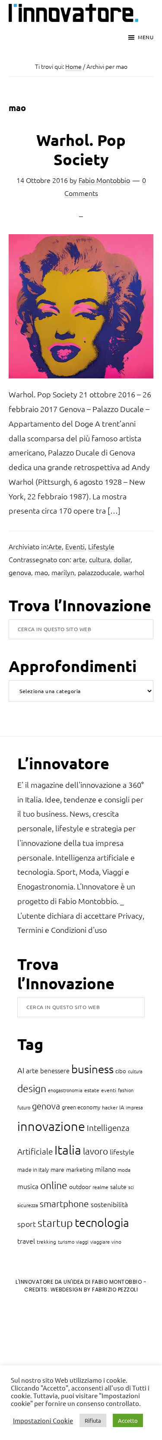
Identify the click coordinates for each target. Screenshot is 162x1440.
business (92, 1068)
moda (124, 1169)
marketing (79, 1169)
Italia (67, 1149)
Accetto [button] (128, 1420)
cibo (120, 1071)
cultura (99, 559)
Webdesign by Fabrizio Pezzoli (94, 1289)
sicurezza (27, 1205)
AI (20, 1070)
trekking (46, 1241)
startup (55, 1222)
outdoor (80, 1186)
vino (116, 1241)
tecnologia (102, 1222)
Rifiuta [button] (93, 1420)
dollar (122, 559)
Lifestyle (101, 546)
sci (131, 1186)
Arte (55, 546)
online (53, 1185)
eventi (108, 1090)
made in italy (33, 1169)
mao (41, 572)
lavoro (95, 1151)
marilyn (62, 572)
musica (27, 1186)
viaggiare (100, 1241)
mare (57, 1169)
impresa (134, 1107)
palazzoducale (99, 572)
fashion (125, 1090)
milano (105, 1169)
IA (121, 1107)
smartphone (64, 1203)
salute (118, 1186)
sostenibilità (109, 1204)
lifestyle (122, 1151)
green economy (81, 1107)
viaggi (82, 1241)
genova (20, 572)
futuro (23, 1107)
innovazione (51, 1125)
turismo (66, 1241)
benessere (55, 1070)
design (31, 1088)
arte (79, 559)
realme (100, 1186)
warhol (134, 572)
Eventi (75, 546)
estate (91, 1090)
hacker (110, 1107)
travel (26, 1240)
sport (26, 1224)
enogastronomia (65, 1090)
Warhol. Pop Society (81, 149)
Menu (145, 37)
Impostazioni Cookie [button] (43, 1421)
